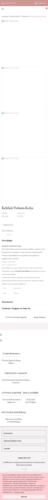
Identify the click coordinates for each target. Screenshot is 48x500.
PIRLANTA (21, 213)
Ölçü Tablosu (7, 230)
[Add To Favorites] (2, 234)
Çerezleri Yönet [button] (19, 492)
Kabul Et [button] (24, 497)
